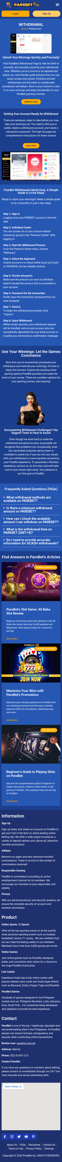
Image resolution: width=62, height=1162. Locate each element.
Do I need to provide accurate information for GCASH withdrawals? (30, 541)
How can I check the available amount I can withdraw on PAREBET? (31, 520)
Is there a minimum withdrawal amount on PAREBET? (27, 509)
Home (24, 28)
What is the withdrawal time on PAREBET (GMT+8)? (27, 531)
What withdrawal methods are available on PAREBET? (27, 499)
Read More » (12, 639)
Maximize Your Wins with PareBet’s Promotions (25, 693)
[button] (57, 4)
